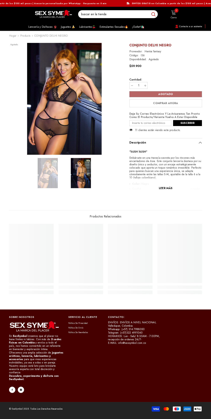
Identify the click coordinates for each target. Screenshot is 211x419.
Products (25, 35)
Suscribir (188, 123)
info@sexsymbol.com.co (132, 343)
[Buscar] (118, 14)
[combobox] (113, 14)
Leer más (166, 188)
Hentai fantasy (153, 51)
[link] (31, 287)
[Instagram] (21, 390)
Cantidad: (135, 79)
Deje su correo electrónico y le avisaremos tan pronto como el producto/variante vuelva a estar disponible (164, 115)
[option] (64, 99)
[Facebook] (12, 390)
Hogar (12, 35)
